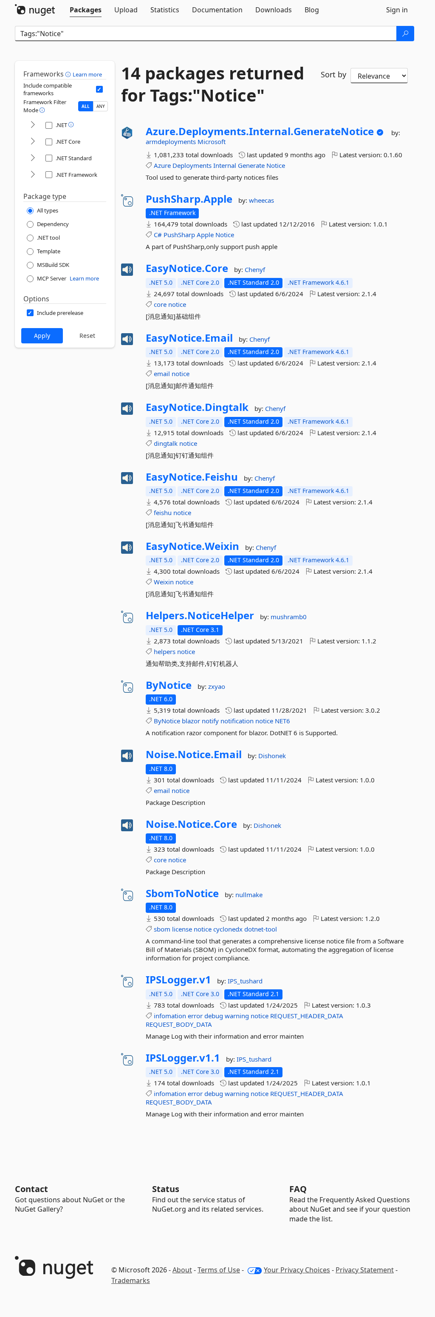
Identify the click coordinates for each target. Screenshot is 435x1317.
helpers (164, 651)
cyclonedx (228, 929)
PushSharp (179, 234)
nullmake (249, 894)
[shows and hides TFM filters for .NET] (32, 125)
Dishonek (272, 755)
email (162, 373)
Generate (251, 165)
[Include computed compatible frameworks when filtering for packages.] (99, 89)
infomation (170, 1015)
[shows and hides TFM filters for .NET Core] (32, 141)
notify (210, 721)
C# (158, 234)
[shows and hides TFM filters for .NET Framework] (32, 175)
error (195, 1015)
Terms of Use (219, 1270)
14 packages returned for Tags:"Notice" (212, 84)
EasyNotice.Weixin (192, 546)
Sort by (333, 74)
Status (165, 1189)
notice (177, 304)
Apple (205, 234)
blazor (191, 721)
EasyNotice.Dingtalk (197, 407)
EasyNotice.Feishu (192, 476)
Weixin (164, 582)
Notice (275, 165)
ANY (100, 106)
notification (237, 721)
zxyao (216, 686)
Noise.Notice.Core (191, 824)
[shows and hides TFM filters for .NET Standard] (32, 158)
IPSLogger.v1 (178, 979)
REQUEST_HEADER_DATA (306, 1015)
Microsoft (212, 141)
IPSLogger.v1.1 (183, 1057)
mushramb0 (289, 616)
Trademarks (130, 1280)
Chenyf (255, 269)
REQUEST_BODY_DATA (179, 1024)
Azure (162, 165)
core (160, 304)
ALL (86, 106)
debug (213, 1015)
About (182, 1270)
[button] (69, 74)
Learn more (87, 74)
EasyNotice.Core (187, 268)
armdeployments (172, 141)
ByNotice (169, 685)
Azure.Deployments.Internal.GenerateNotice (260, 131)
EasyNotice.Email (189, 338)
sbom (162, 929)
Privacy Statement (365, 1270)
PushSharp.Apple (189, 199)
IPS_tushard (245, 981)
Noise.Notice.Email (194, 754)
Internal (224, 165)
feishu (163, 512)
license (182, 929)
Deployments (192, 165)
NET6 (282, 721)
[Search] (405, 33)
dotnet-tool (260, 929)
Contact (31, 1189)
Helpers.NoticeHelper (200, 615)
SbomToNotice (182, 893)
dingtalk (166, 443)
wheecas (261, 200)
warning (237, 1015)
